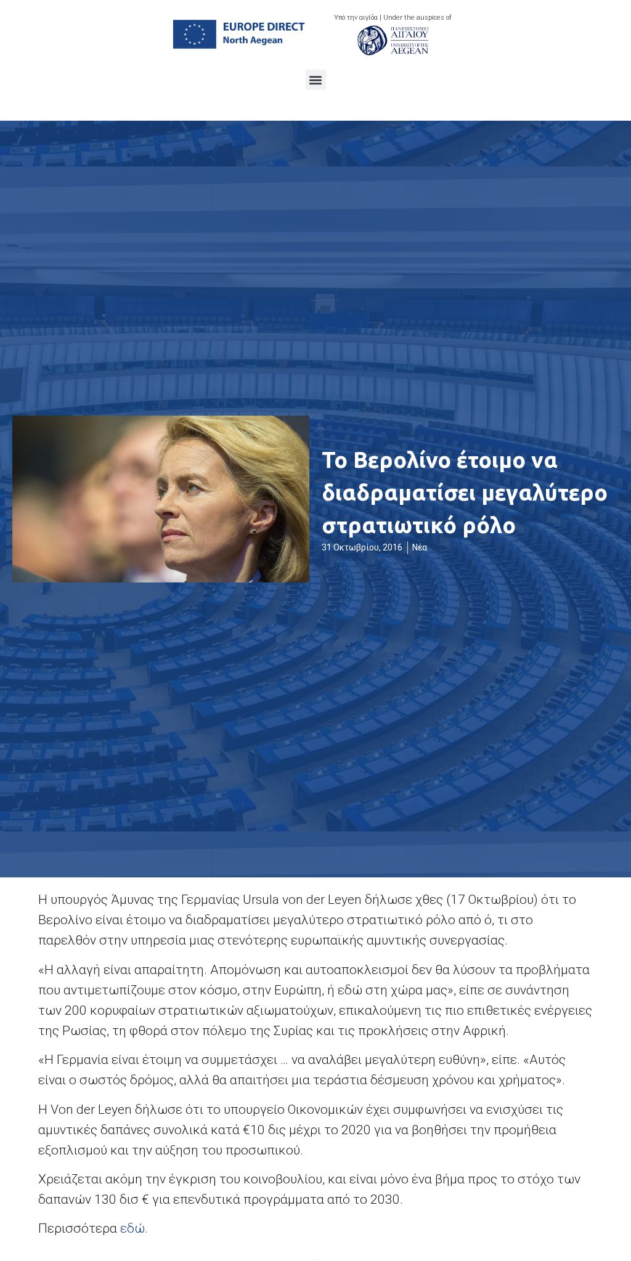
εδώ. (134, 1228)
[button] (316, 80)
